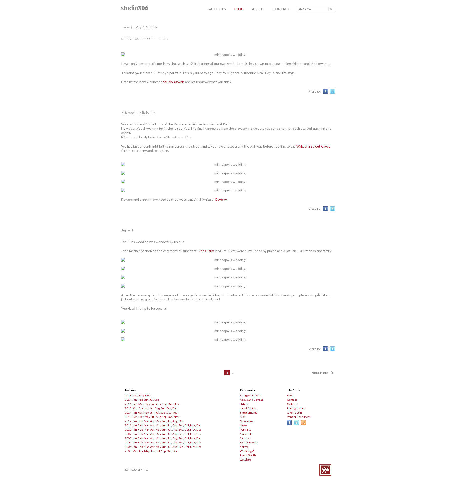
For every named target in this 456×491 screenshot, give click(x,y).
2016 (128, 404)
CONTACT (281, 9)
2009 (128, 434)
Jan (135, 399)
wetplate (245, 459)
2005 (128, 451)
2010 (128, 429)
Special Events (249, 442)
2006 (128, 446)
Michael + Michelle (138, 112)
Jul (151, 399)
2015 (128, 408)
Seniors (245, 438)
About (290, 395)
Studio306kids (174, 82)
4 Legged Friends (251, 395)
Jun (146, 399)
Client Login (294, 412)
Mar (140, 404)
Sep (156, 399)
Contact (292, 399)
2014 (128, 412)
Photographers (296, 408)
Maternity (246, 434)
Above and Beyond (252, 399)
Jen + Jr (128, 230)
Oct (170, 404)
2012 (128, 421)
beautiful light (248, 408)
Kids (243, 417)
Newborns (246, 421)
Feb (140, 399)
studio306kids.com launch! (144, 38)
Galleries (293, 404)
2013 (128, 417)
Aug (141, 395)
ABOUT (258, 9)
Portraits (245, 429)
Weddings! (247, 451)
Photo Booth (248, 455)
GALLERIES (216, 9)
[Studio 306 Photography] (134, 9)
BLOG (239, 9)
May (135, 395)
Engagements (248, 412)
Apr (141, 408)
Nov (147, 395)
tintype (244, 446)
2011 (128, 425)
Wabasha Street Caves (313, 146)
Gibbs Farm (205, 251)
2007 (128, 442)
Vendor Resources (299, 417)
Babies (244, 404)
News (243, 425)
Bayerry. (221, 199)
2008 (128, 438)
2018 (128, 395)
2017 (128, 399)
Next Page (319, 373)
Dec (174, 408)
